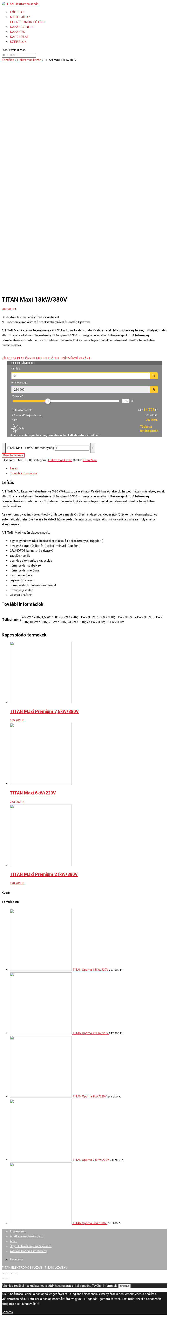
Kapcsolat (19, 37)
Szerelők (18, 42)
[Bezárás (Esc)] (3, 1273)
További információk (23, 473)
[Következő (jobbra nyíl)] (7, 1278)
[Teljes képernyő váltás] (11, 1273)
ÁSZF (13, 1241)
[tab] (88, 468)
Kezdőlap (8, 60)
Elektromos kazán (29, 60)
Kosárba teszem (13, 455)
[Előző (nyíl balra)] (3, 1278)
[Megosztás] (7, 1273)
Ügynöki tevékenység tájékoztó (31, 1246)
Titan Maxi (90, 460)
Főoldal (17, 12)
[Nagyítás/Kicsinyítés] (15, 1273)
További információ (104, 1286)
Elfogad (124, 1285)
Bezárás (7, 1312)
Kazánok (17, 32)
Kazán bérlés (22, 27)
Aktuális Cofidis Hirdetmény (28, 1251)
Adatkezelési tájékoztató (26, 1236)
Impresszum (18, 1231)
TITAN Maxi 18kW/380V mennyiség (30, 448)
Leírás (14, 468)
